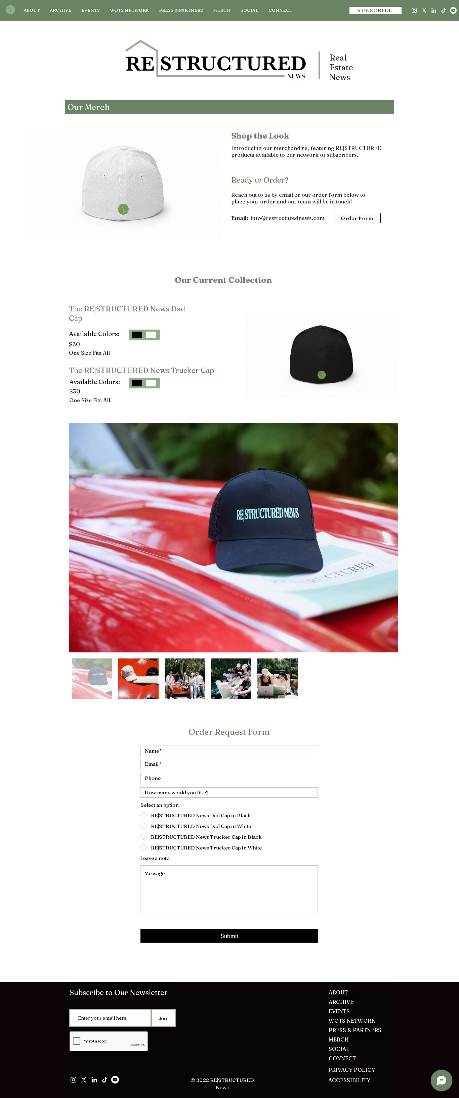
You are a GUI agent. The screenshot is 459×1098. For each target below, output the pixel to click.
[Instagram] (414, 10)
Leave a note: (155, 858)
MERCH (339, 1039)
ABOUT (338, 992)
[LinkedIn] (433, 10)
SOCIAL (339, 1049)
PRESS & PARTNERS (354, 1030)
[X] (424, 10)
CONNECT (342, 1058)
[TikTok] (443, 10)
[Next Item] (386, 537)
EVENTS (339, 1011)
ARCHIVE (341, 1001)
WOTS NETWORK (352, 1020)
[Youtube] (453, 10)
